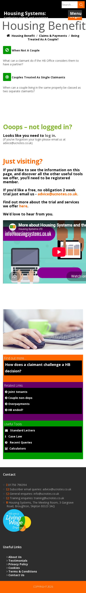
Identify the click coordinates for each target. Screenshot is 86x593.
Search (81, 4)
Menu (76, 13)
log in (50, 135)
